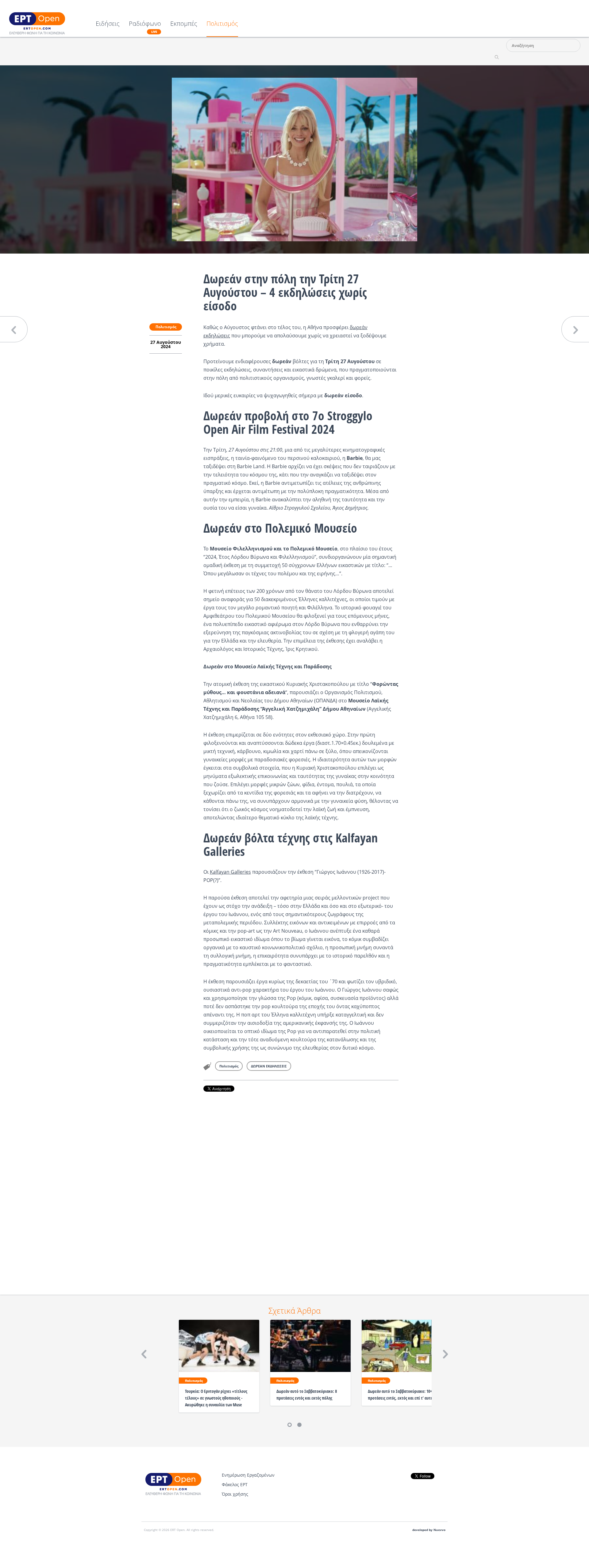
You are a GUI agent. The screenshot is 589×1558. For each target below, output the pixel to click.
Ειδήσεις (108, 24)
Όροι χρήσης (235, 1494)
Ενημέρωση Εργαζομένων (248, 1475)
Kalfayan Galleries (230, 871)
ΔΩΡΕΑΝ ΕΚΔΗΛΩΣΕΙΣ (269, 1066)
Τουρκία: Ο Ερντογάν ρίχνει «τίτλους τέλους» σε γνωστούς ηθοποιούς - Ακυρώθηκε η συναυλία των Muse (216, 1398)
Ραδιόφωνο (145, 27)
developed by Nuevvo (428, 1530)
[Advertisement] (300, 1185)
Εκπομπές (183, 24)
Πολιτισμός (222, 24)
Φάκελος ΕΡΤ (235, 1484)
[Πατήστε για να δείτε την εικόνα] (294, 159)
